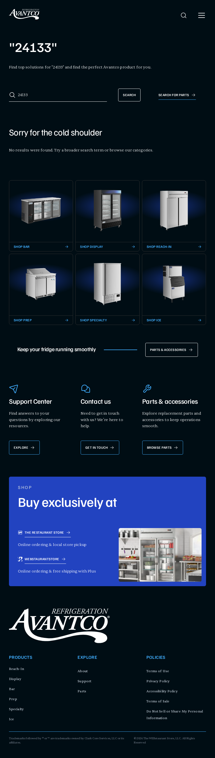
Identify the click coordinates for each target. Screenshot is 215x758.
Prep (13, 699)
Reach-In (16, 669)
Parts (82, 691)
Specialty (16, 709)
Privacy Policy (158, 681)
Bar (12, 689)
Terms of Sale (157, 701)
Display (15, 679)
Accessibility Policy (162, 691)
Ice (11, 719)
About (83, 671)
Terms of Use (157, 671)
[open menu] (201, 15)
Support (84, 681)
